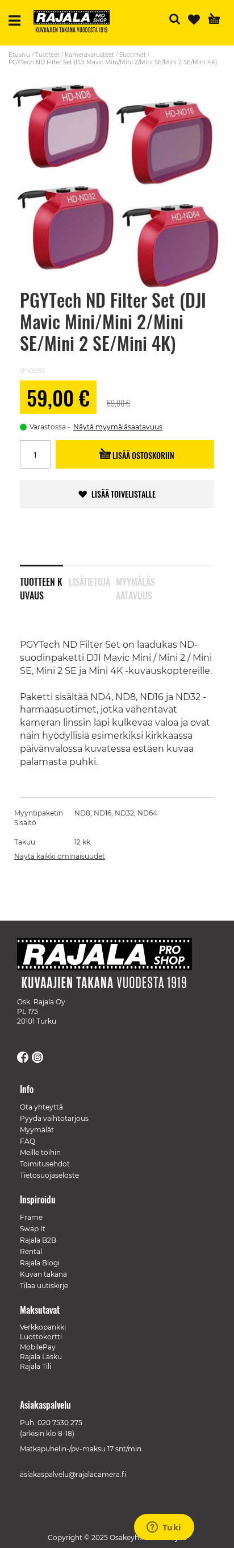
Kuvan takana (43, 1274)
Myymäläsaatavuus (135, 586)
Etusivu (19, 55)
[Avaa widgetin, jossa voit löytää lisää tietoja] (163, 1528)
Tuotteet (47, 55)
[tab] (44, 581)
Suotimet (132, 55)
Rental (31, 1251)
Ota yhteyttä (41, 1107)
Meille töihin (40, 1152)
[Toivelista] (194, 20)
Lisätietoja (89, 582)
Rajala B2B (38, 1240)
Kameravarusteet (89, 55)
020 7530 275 (59, 1422)
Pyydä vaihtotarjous (54, 1118)
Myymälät (37, 1129)
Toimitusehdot (45, 1164)
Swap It (32, 1228)
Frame (31, 1217)
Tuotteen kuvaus (41, 586)
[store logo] (76, 22)
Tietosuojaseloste (49, 1175)
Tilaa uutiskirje (44, 1285)
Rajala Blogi (40, 1263)
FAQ (27, 1141)
